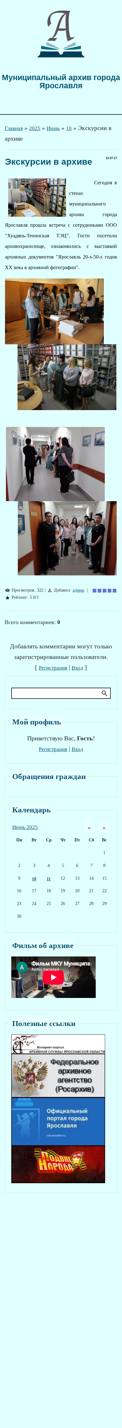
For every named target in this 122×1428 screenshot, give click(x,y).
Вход (77, 668)
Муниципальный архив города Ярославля (61, 81)
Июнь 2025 (25, 827)
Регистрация (53, 668)
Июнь (53, 128)
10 (69, 128)
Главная (14, 128)
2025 (34, 128)
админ (78, 590)
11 (49, 879)
